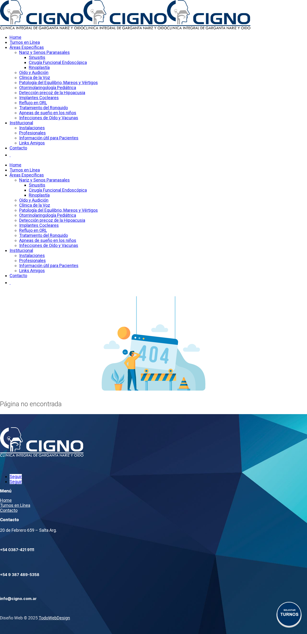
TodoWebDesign (54, 617)
